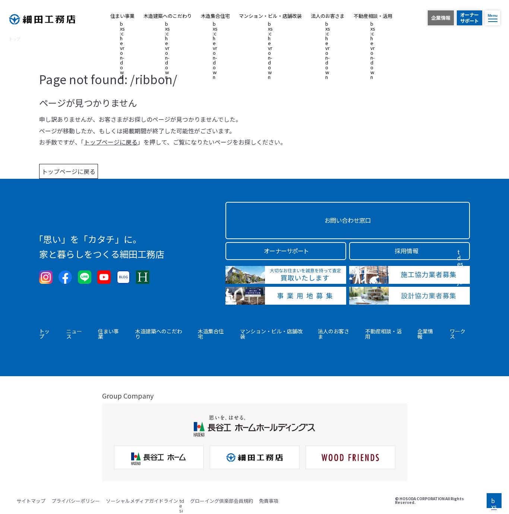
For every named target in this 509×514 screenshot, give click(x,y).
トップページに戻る (68, 171)
